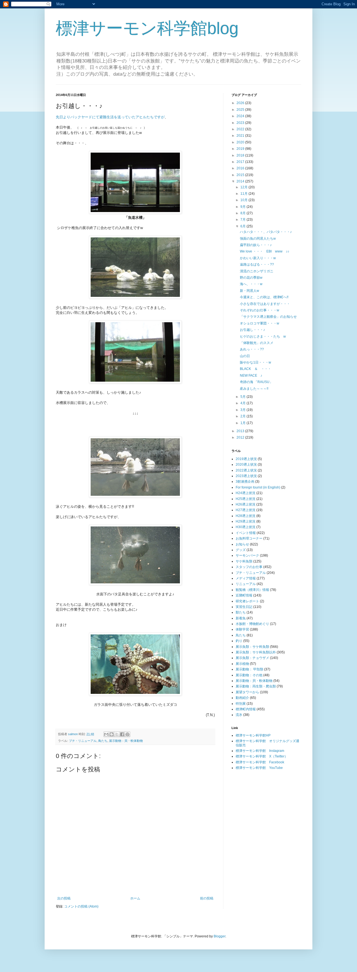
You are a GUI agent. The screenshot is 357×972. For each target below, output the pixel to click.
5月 (243, 397)
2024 (241, 116)
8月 (243, 213)
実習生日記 (244, 607)
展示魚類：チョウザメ (252, 658)
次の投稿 (64, 898)
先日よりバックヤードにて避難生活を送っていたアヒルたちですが (110, 117)
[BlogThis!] (111, 734)
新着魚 (241, 618)
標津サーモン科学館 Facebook (260, 762)
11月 (244, 194)
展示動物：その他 (249, 675)
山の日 (245, 356)
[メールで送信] (106, 734)
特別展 (241, 704)
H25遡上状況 (245, 499)
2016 (241, 168)
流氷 (239, 715)
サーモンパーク (247, 555)
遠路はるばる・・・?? (257, 264)
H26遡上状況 (245, 504)
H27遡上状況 (245, 510)
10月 (244, 200)
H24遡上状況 (245, 493)
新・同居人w (249, 291)
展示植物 (242, 664)
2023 (241, 123)
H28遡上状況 (245, 516)
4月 (243, 403)
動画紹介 (242, 698)
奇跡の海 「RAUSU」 (256, 382)
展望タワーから (247, 692)
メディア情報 (246, 578)
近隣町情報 (244, 595)
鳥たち (102, 740)
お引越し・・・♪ (252, 330)
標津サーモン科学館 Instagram (260, 751)
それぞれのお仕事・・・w (259, 310)
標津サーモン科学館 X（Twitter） (262, 756)
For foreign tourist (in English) (258, 487)
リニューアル (246, 584)
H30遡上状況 (245, 527)
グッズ (241, 550)
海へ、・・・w (251, 284)
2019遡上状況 (246, 459)
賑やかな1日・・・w (255, 362)
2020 (241, 142)
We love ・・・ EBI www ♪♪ (264, 251)
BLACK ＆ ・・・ (255, 369)
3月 (243, 410)
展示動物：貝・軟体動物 (126, 740)
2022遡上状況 (246, 470)
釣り (239, 641)
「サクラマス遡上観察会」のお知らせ (268, 317)
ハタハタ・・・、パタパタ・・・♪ (266, 232)
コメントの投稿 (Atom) (81, 906)
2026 (241, 103)
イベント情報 (246, 533)
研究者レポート (247, 601)
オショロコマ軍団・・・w (259, 323)
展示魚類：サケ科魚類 (252, 647)
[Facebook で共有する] (122, 734)
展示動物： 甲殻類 (249, 669)
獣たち (241, 612)
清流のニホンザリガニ (256, 271)
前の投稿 (206, 898)
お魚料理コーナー (249, 538)
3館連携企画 (245, 481)
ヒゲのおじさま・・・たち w (263, 336)
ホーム (135, 898)
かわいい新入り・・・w (258, 258)
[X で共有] (117, 734)
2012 (241, 437)
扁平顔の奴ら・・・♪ (256, 245)
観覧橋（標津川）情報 (252, 590)
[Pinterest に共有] (127, 734)
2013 (241, 431)
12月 (244, 187)
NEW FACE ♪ (251, 375)
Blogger (219, 936)
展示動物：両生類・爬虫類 (256, 686)
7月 (243, 220)
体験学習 (242, 629)
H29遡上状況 (245, 521)
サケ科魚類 (244, 561)
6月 (243, 226)
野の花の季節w (251, 278)
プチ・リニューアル (83, 740)
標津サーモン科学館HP (253, 735)
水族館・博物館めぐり (252, 624)
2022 (241, 129)
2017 (241, 162)
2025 (241, 110)
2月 (243, 416)
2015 (241, 175)
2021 (241, 136)
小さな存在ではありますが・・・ (265, 304)
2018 (241, 155)
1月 (243, 423)
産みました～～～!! (254, 389)
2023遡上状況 (246, 476)
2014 (241, 181)
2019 (241, 149)
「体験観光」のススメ (256, 343)
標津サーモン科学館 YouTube (259, 768)
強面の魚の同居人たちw (258, 238)
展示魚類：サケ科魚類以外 (256, 652)
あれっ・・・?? (252, 349)
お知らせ (242, 544)
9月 (243, 207)
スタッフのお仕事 (249, 567)
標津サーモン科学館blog (147, 28)
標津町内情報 (246, 709)
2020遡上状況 (246, 464)
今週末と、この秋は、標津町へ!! (264, 297)
